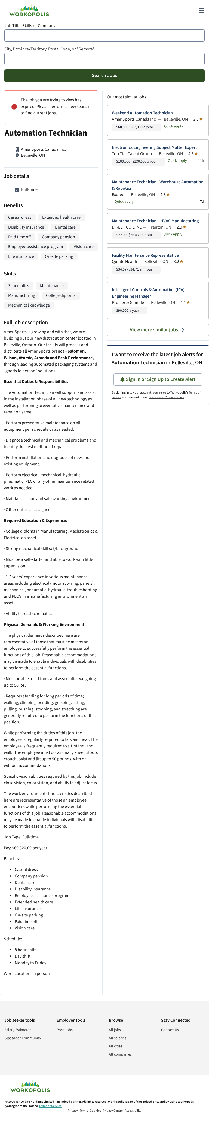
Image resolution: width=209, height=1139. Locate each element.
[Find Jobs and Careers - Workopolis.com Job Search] (29, 10)
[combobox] (104, 35)
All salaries (117, 1038)
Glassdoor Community (22, 1038)
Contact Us (170, 1030)
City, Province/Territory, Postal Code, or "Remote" (49, 49)
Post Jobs (65, 1030)
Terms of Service (50, 1106)
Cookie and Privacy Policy (166, 397)
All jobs (115, 1030)
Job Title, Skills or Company (29, 26)
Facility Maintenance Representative (145, 255)
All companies (120, 1054)
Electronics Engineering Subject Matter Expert (154, 147)
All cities (115, 1046)
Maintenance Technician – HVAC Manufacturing (155, 221)
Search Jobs (104, 75)
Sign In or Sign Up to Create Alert (161, 379)
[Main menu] (201, 10)
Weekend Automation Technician (142, 113)
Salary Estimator (17, 1030)
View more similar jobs (154, 330)
